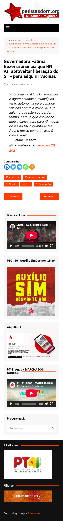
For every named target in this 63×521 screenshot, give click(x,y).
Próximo (48, 196)
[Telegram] (19, 167)
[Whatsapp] (26, 167)
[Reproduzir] (11, 246)
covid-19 (14, 177)
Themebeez (35, 513)
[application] (31, 235)
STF (28, 184)
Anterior (14, 196)
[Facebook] (7, 167)
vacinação (45, 184)
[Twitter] (13, 167)
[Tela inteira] (51, 246)
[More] (32, 167)
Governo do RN (36, 177)
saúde (12, 184)
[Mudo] (46, 246)
